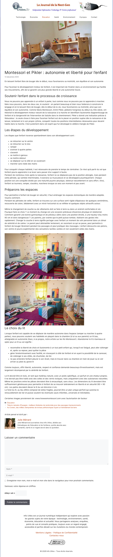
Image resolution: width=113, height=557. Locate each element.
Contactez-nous (56, 535)
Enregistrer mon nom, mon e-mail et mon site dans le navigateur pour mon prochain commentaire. (50, 480)
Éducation (46, 17)
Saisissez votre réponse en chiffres (20, 486)
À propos (83, 17)
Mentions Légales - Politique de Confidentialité (56, 533)
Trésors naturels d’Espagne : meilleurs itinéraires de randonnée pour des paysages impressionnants (44, 405)
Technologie (21, 17)
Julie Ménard (24, 419)
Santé (56, 17)
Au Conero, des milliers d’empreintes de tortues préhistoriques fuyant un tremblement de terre (42, 407)
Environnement (69, 17)
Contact (94, 17)
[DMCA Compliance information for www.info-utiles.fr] (56, 544)
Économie (34, 17)
